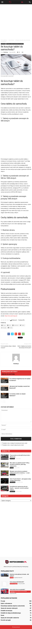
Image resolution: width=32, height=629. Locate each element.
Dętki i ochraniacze (6, 603)
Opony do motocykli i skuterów (10, 617)
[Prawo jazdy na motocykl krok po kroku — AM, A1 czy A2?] (5, 457)
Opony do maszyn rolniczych (9, 608)
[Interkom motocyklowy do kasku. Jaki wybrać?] (5, 574)
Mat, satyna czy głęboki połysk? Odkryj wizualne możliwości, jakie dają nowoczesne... (19, 464)
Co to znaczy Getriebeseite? (17, 582)
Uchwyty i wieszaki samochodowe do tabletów (15, 43)
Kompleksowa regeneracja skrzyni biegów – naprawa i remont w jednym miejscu (19, 488)
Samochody (3, 43)
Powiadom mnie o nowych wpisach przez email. (13, 445)
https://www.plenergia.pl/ (11, 316)
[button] (30, 2)
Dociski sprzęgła (13, 583)
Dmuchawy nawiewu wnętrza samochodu (13, 606)
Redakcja (6, 52)
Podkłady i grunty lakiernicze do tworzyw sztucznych (18, 592)
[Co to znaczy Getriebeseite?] (5, 584)
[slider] (5, 320)
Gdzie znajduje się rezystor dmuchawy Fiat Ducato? (24, 346)
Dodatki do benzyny (6, 610)
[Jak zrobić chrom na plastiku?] (5, 591)
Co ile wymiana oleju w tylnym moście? (8, 346)
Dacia (2, 615)
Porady (11, 467)
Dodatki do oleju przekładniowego (11, 613)
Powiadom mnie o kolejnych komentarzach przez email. (14, 443)
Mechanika (12, 491)
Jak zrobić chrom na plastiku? (17, 589)
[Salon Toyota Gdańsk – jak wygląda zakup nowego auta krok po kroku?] (5, 481)
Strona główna (4, 40)
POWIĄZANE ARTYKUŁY (9, 371)
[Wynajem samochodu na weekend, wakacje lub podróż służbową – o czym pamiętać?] (5, 473)
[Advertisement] (16, 21)
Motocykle (12, 458)
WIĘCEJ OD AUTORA (8, 374)
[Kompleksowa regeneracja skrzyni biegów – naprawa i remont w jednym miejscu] (5, 488)
